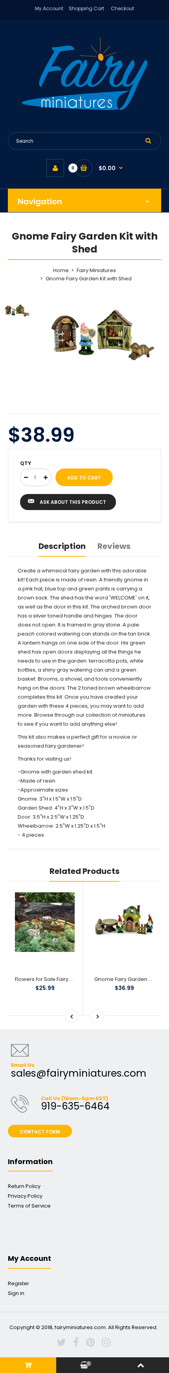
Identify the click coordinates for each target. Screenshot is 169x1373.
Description (62, 546)
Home (61, 270)
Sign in (16, 1293)
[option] (104, 336)
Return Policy (24, 1186)
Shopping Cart (86, 8)
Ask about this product (73, 502)
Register (18, 1283)
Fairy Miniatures (96, 270)
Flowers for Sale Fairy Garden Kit (55, 979)
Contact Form (40, 1131)
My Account (49, 8)
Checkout (122, 8)
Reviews (113, 546)
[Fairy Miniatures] (84, 108)
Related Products (84, 871)
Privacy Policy (25, 1196)
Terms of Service (29, 1206)
